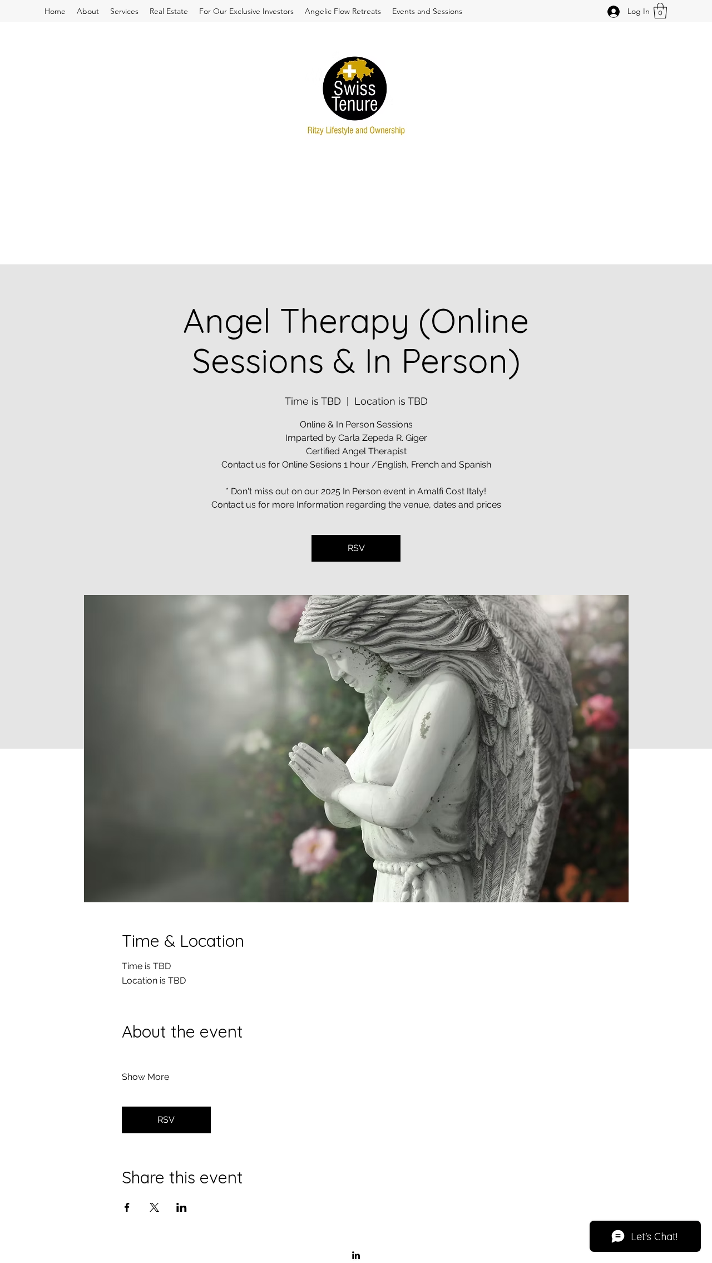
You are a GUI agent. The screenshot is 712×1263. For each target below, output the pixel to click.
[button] (660, 11)
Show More (145, 1077)
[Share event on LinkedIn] (181, 1207)
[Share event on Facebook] (127, 1207)
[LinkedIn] (356, 1255)
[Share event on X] (154, 1207)
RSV (356, 548)
